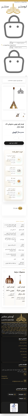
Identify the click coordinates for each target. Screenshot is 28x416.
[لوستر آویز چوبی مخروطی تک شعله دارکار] (14, 98)
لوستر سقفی (10, 327)
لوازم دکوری (6, 330)
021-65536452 (23, 2)
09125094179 (17, 2)
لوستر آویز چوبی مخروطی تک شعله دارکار (15, 80)
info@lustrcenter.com (17, 381)
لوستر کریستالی (23, 327)
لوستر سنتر (24, 323)
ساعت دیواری (12, 330)
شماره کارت (25, 357)
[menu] (26, 41)
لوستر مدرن (16, 327)
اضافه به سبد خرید (13, 143)
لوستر (8, 326)
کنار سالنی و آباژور (14, 329)
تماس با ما (25, 360)
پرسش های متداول (23, 351)
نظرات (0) (15, 208)
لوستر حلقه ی (21, 329)
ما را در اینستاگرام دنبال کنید (14, 0)
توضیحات (20, 208)
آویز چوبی (8, 329)
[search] (11, 43)
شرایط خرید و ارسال (23, 343)
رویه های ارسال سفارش (23, 345)
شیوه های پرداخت (23, 348)
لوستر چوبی (3, 326)
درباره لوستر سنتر (24, 354)
